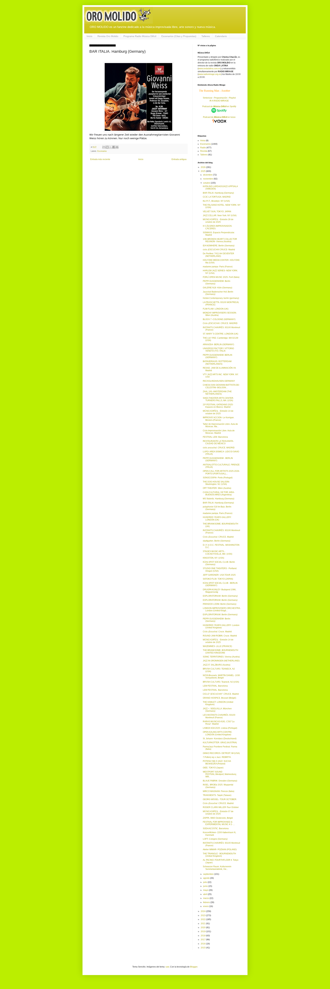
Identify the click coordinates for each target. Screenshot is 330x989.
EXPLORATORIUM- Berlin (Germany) (220, 596)
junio (205, 886)
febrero (206, 902)
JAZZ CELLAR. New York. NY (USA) (219, 215)
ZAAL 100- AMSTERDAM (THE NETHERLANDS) (217, 392)
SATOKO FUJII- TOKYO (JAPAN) (218, 579)
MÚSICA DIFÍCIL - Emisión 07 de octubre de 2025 (218, 812)
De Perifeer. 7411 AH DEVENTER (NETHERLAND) (218, 254)
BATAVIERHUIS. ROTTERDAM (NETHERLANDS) (217, 362)
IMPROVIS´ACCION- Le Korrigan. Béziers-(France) (218, 418)
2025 (203, 171)
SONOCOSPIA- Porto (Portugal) (218, 477)
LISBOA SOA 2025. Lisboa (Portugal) (220, 728)
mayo (206, 890)
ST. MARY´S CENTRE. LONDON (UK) (220, 334)
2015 (203, 947)
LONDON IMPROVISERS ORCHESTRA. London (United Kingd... (222, 609)
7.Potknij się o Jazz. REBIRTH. (217, 757)
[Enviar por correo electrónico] (104, 147)
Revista (203, 151)
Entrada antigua (179, 159)
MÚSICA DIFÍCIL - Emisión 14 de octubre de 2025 (218, 412)
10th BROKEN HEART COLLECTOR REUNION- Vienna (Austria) (220, 240)
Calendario (221, 36)
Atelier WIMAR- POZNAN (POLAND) (220, 849)
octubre (207, 183)
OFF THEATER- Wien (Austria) (217, 488)
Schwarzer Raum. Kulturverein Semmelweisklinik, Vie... (217, 867)
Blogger (193, 967)
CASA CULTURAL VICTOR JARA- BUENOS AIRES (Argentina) (219, 493)
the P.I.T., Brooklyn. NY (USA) (216, 201)
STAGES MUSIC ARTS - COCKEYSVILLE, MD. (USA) (217, 552)
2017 (203, 939)
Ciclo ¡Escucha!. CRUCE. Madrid (218, 537)
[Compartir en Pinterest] (117, 147)
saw (167, 967)
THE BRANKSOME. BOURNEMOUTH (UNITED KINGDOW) (220, 651)
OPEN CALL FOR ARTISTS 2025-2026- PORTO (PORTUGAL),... (221, 472)
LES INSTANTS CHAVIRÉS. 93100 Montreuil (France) (219, 716)
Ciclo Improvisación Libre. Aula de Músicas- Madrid (219, 431)
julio (205, 882)
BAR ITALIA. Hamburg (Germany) (218, 193)
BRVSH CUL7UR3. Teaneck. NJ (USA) (221, 682)
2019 (203, 931)
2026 (203, 167)
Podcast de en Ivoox (219, 117)
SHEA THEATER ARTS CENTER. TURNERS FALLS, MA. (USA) (218, 399)
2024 (203, 911)
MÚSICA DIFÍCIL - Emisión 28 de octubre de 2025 (218, 220)
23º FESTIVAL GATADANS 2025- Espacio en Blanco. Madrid (218, 405)
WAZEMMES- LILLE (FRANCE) (217, 646)
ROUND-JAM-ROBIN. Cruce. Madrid (220, 636)
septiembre (208, 874)
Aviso (202, 140)
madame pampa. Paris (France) (217, 513)
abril (205, 894)
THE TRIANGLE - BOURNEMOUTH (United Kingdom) (219, 854)
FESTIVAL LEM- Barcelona (215, 437)
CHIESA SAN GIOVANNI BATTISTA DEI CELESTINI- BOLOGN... (221, 386)
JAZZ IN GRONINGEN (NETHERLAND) (221, 661)
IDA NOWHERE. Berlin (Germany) (218, 245)
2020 (203, 927)
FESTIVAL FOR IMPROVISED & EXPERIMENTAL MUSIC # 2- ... (219, 823)
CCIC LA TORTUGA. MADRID (217, 197)
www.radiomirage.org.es (209, 74)
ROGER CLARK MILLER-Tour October (221, 807)
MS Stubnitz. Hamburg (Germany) (218, 498)
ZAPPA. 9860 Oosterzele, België (218, 818)
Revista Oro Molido (107, 36)
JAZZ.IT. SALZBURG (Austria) (216, 665)
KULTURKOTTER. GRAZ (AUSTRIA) (220, 742)
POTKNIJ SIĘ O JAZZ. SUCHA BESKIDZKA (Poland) (217, 762)
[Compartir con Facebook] (114, 147)
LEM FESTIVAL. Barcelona (215, 686)
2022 (203, 919)
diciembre (208, 175)
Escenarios (102, 151)
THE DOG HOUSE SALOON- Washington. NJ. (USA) (216, 483)
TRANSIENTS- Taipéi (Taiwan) (217, 795)
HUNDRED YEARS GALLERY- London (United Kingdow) (221, 626)
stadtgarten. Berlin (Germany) (216, 541)
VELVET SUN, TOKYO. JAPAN (217, 211)
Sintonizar (208, 98)
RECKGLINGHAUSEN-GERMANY (219, 381)
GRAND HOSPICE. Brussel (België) (219, 698)
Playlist (232, 98)
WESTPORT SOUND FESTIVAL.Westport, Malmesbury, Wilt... (219, 774)
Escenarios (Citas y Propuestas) (178, 36)
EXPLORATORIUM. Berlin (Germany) (220, 600)
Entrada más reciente (100, 159)
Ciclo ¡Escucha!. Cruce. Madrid (217, 631)
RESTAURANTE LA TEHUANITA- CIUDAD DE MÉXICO (218, 442)
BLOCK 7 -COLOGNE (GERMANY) (219, 319)
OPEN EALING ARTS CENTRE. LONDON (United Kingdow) (217, 733)
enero (206, 906)
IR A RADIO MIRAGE (219, 101)
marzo (206, 898)
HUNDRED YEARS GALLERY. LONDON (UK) (217, 518)
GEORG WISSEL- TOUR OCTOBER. (220, 799)
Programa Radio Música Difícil (139, 36)
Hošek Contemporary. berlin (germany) (221, 298)
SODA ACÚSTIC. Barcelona (216, 828)
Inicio (89, 36)
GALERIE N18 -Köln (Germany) (217, 287)
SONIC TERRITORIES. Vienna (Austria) (221, 657)
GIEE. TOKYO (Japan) (213, 767)
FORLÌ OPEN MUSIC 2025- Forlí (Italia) (221, 277)
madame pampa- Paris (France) (218, 266)
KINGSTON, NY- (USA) (213, 558)
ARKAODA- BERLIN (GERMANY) (218, 344)
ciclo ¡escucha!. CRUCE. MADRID (219, 447)
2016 (203, 943)
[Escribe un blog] (107, 147)
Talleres (205, 36)
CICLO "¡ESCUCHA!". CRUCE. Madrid (221, 694)
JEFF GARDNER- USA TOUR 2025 (219, 575)
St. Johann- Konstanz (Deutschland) (219, 738)
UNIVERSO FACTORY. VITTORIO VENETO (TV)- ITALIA (218, 349)
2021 (203, 923)
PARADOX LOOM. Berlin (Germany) (219, 604)
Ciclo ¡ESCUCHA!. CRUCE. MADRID (220, 323)
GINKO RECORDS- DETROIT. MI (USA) (221, 753)
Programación (220, 98)
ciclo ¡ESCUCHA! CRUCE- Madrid (219, 249)
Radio (203, 147)
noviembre (208, 179)
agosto (206, 878)
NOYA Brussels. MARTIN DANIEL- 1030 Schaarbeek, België (221, 676)
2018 (203, 935)
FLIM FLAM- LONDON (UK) (215, 309)
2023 (203, 915)
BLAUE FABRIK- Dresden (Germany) (220, 781)
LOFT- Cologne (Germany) (215, 839)
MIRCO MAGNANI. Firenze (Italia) (218, 791)
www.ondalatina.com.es (209, 68)
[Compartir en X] (110, 147)
